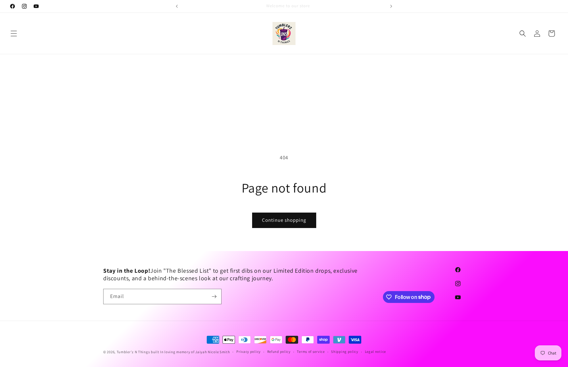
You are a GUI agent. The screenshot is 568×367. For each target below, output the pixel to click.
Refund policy (279, 351)
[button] (14, 33)
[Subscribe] (214, 296)
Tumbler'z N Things (133, 352)
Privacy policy (248, 351)
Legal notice (375, 351)
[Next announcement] (391, 6)
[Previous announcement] (177, 6)
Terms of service (310, 351)
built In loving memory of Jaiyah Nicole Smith (190, 352)
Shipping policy (344, 351)
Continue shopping (284, 220)
